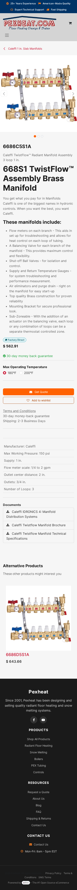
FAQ (38, 811)
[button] (4, 93)
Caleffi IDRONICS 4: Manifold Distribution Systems (30, 514)
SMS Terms (44, 877)
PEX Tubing (38, 765)
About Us (38, 798)
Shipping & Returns (38, 818)
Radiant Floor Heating (39, 745)
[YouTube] (43, 719)
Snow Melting (38, 752)
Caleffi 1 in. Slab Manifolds (24, 48)
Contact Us (38, 825)
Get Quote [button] (41, 391)
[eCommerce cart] (70, 23)
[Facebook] (33, 719)
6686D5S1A (17, 654)
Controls (38, 772)
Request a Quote (38, 792)
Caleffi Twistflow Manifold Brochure (38, 525)
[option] (38, 626)
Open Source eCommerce (55, 882)
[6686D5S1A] (38, 618)
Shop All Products (38, 739)
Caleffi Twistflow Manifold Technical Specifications (36, 536)
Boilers (38, 759)
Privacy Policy (53, 873)
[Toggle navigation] (7, 35)
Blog (38, 805)
